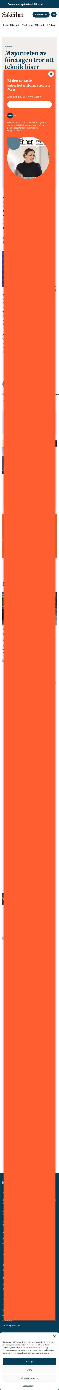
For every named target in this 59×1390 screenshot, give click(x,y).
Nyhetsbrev (41, 14)
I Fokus (51, 25)
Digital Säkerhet (10, 25)
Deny (29, 1370)
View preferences (29, 1378)
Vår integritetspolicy (11, 1325)
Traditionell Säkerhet (33, 25)
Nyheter (9, 46)
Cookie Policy (28, 1385)
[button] (54, 1336)
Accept (29, 1361)
